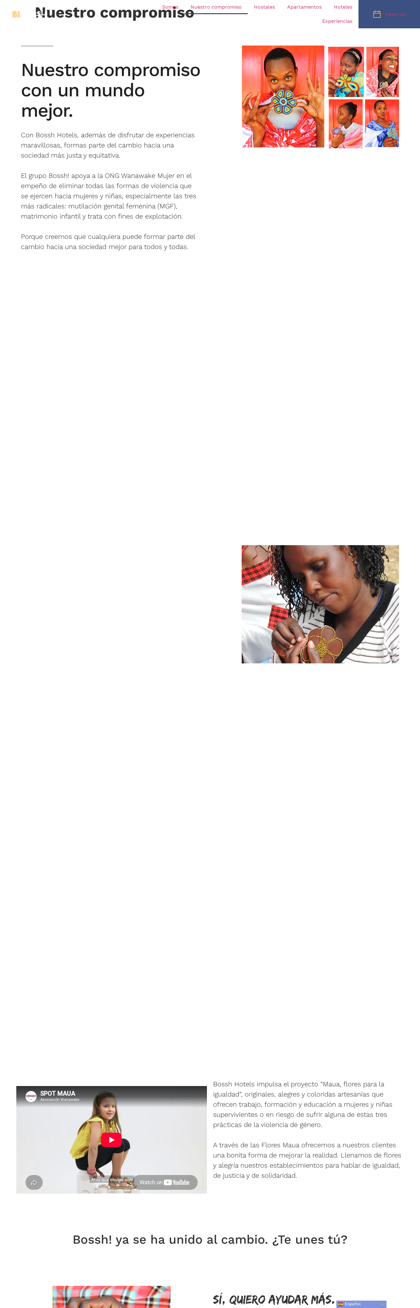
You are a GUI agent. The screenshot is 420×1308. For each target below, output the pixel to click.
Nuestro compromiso (216, 7)
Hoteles (343, 7)
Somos (170, 7)
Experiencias (337, 21)
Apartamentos (304, 7)
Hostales (264, 7)
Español (352, 1304)
